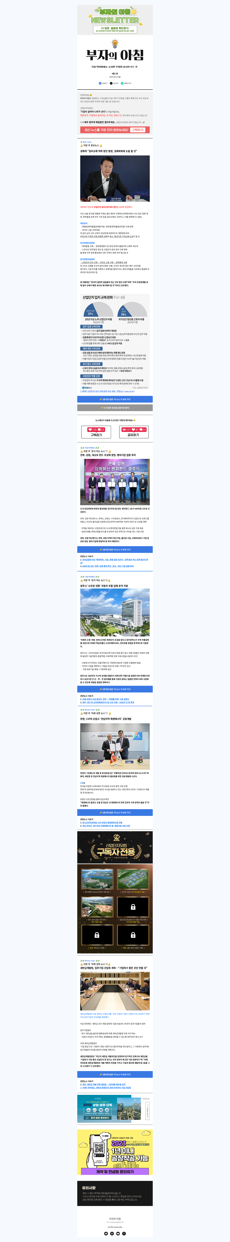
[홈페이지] (106, 1233)
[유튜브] (118, 1233)
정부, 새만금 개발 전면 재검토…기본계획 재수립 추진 (104, 1084)
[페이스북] (124, 1233)
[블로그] (112, 1233)
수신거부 (110, 1227)
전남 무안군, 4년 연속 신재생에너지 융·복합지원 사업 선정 (106, 825)
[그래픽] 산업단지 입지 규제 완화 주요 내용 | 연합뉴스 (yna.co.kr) (107, 391)
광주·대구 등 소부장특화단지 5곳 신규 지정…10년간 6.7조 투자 (108, 702)
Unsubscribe (117, 1227)
